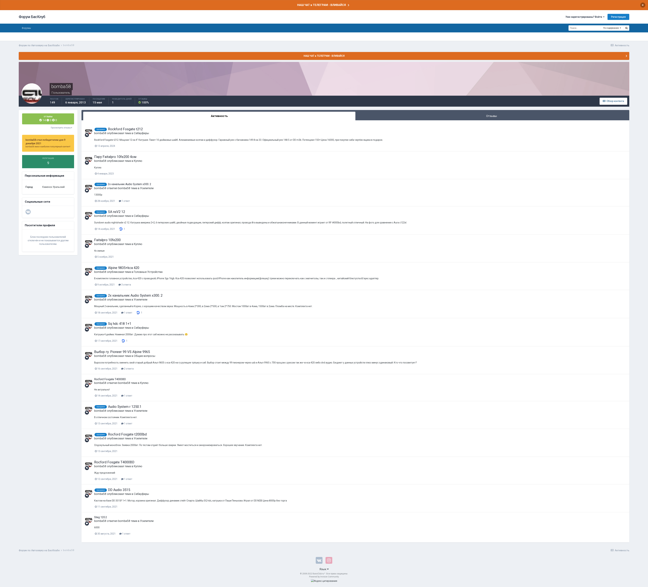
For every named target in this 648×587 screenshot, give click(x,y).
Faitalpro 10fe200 (107, 240)
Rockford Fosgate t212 (125, 129)
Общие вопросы (144, 356)
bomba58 (100, 133)
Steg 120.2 (100, 517)
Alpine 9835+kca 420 (123, 268)
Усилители (147, 188)
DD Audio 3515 (119, 490)
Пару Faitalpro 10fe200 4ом (115, 157)
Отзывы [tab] (491, 116)
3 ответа (126, 284)
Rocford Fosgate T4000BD (110, 379)
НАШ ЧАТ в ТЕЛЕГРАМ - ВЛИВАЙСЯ (321, 5)
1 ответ (125, 201)
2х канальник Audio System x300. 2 (129, 184)
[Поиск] (626, 28)
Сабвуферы (141, 133)
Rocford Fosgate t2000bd (127, 434)
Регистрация (618, 17)
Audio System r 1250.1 (124, 407)
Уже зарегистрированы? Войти (584, 17)
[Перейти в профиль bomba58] (88, 130)
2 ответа (129, 368)
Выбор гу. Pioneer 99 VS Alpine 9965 (122, 352)
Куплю (138, 160)
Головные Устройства (148, 272)
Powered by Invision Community (324, 577)
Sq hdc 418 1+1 (119, 324)
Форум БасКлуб (32, 17)
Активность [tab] (219, 116)
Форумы (26, 28)
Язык (323, 569)
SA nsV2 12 (116, 212)
